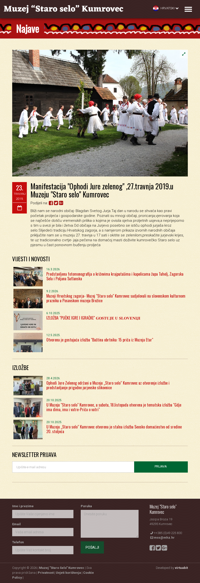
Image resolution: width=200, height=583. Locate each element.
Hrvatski (167, 8)
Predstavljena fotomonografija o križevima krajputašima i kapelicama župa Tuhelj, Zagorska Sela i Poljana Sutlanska (114, 276)
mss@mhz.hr (164, 537)
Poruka (86, 506)
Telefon (18, 542)
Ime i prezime (23, 506)
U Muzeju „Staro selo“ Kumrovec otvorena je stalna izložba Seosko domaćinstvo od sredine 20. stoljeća (114, 429)
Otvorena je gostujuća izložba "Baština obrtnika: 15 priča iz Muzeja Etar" (99, 340)
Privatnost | (47, 572)
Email (16, 524)
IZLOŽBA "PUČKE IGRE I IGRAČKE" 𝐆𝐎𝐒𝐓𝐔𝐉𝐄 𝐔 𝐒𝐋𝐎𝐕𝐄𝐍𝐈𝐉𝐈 (93, 318)
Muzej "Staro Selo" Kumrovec (61, 568)
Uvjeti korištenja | (69, 572)
